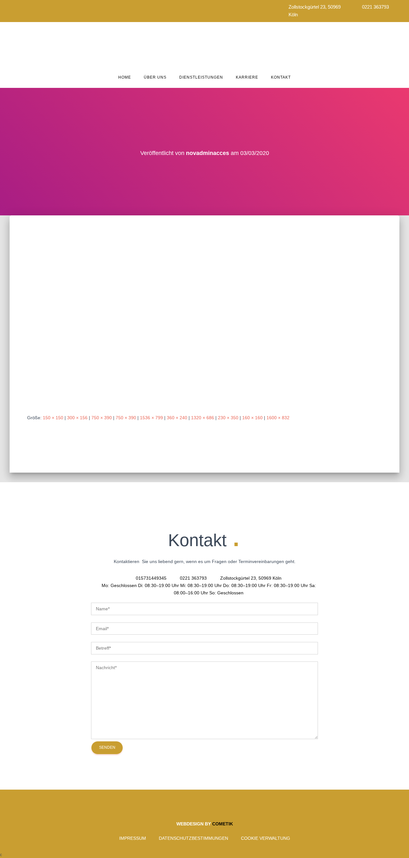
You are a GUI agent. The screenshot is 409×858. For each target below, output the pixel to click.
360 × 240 (177, 417)
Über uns (155, 77)
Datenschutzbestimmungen (193, 838)
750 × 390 (101, 417)
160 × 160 (252, 417)
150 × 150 (53, 417)
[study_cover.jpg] (204, 309)
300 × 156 (77, 417)
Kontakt (281, 77)
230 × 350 (228, 417)
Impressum (132, 838)
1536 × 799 (151, 417)
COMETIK (222, 823)
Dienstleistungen (201, 77)
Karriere (247, 77)
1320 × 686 (202, 417)
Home (124, 77)
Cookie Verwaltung (265, 838)
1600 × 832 (277, 417)
